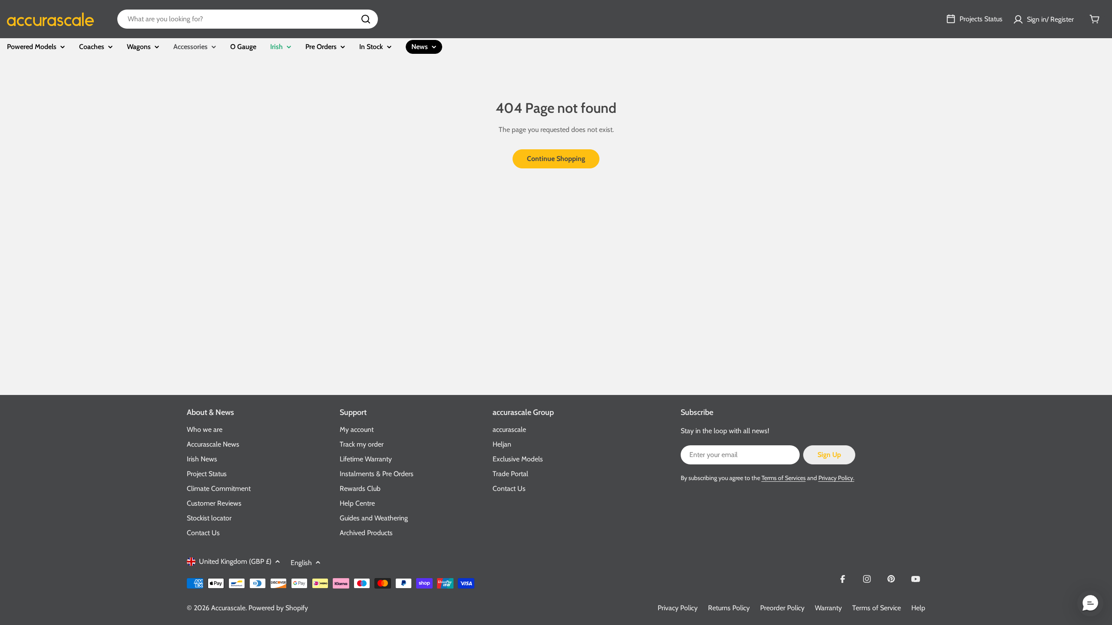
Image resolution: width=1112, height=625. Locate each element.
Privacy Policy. (836, 478)
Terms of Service (876, 608)
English (301, 563)
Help (918, 608)
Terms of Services (783, 478)
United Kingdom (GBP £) (235, 561)
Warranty (828, 608)
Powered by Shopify (278, 608)
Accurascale (228, 608)
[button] (1090, 603)
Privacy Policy (678, 608)
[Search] (366, 19)
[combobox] (247, 19)
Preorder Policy (782, 608)
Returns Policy (729, 608)
